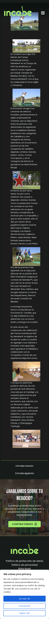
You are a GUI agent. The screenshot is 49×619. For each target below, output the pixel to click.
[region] (24, 594)
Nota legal (24, 568)
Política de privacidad (25, 565)
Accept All (24, 598)
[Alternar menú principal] (42, 12)
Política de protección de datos (24, 561)
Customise (24, 606)
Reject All (25, 613)
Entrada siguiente (24, 473)
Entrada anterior (24, 465)
